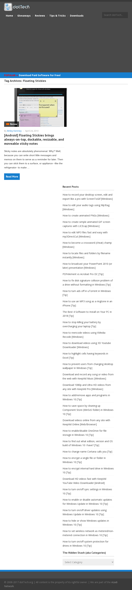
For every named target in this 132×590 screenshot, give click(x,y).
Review (13, 124)
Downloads (77, 15)
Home (9, 15)
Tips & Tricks (57, 15)
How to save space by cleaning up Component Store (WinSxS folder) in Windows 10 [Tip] (88, 410)
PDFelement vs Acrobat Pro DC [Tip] (83, 274)
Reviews (40, 15)
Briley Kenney (14, 130)
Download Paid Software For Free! (39, 75)
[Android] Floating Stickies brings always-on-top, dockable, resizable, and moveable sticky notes (34, 139)
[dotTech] (17, 9)
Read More (12, 176)
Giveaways (24, 15)
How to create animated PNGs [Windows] (86, 215)
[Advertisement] (66, 46)
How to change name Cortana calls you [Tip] (87, 451)
